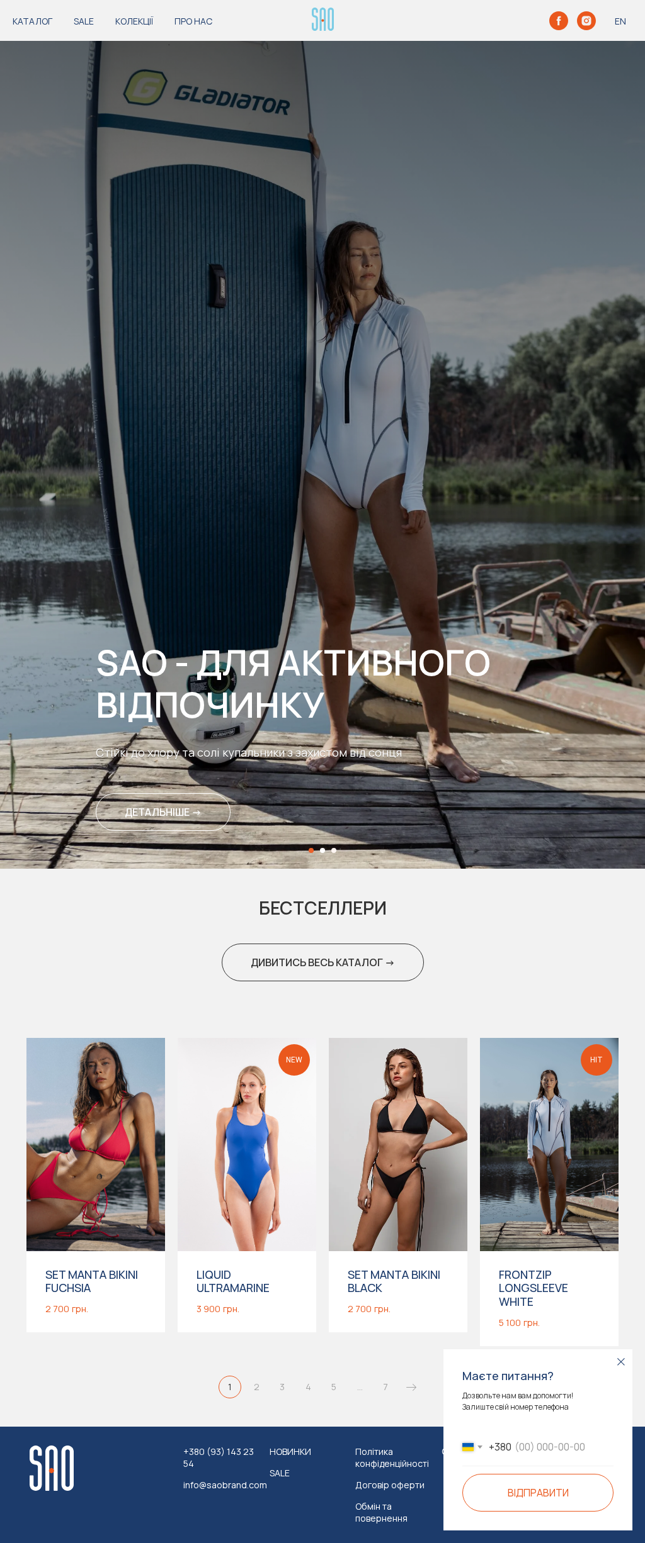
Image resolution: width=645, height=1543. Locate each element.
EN (620, 21)
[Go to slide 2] (322, 1534)
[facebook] (558, 20)
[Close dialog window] (621, 1361)
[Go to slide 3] (333, 1534)
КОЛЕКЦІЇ (134, 21)
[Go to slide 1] (311, 1534)
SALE (84, 21)
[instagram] (586, 20)
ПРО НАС (193, 21)
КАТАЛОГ (32, 21)
